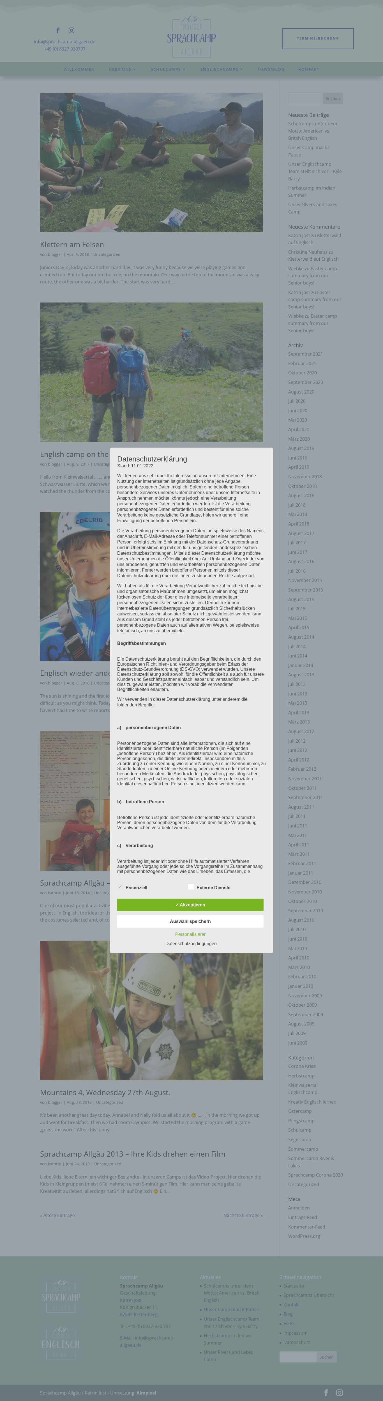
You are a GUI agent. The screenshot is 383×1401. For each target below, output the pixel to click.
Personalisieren (191, 934)
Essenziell (136, 887)
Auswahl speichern (190, 921)
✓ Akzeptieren (190, 904)
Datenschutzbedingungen (191, 943)
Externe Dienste (213, 887)
